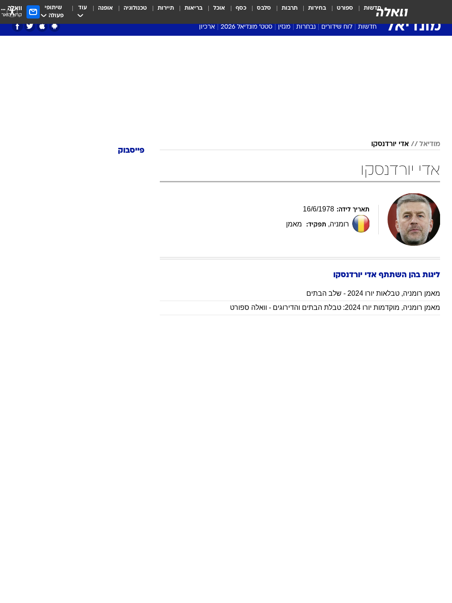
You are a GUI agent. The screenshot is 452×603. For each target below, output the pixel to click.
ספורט (345, 8)
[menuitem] (339, 12)
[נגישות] (12, 11)
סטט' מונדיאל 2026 (246, 27)
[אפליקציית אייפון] (42, 26)
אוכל (219, 8)
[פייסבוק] (17, 26)
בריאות (194, 8)
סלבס (264, 8)
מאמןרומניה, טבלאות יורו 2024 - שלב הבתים (373, 293)
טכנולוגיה (135, 8)
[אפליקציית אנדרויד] (54, 26)
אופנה (105, 8)
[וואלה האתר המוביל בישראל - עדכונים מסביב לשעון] (392, 12)
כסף (241, 8)
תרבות (290, 8)
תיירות (166, 8)
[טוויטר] (29, 26)
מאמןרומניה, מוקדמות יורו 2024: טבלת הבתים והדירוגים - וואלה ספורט (335, 307)
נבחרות (306, 27)
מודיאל (429, 144)
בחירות (317, 8)
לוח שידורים (336, 27)
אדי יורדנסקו (390, 144)
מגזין (284, 27)
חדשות (367, 27)
